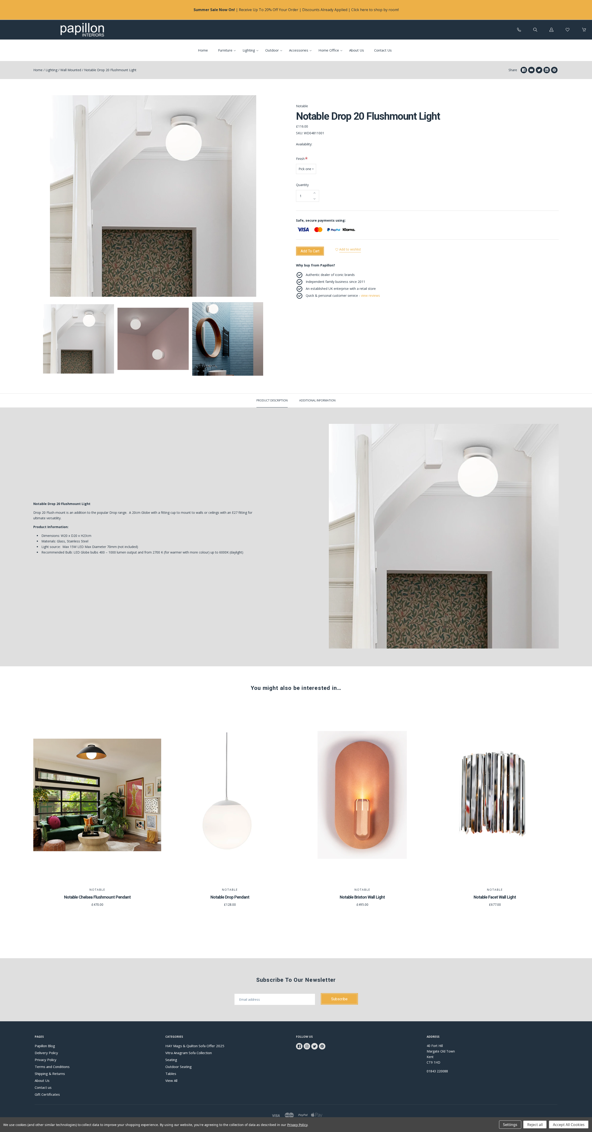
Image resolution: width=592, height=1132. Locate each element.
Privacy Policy (45, 1059)
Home (203, 50)
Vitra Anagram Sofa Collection (188, 1052)
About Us (356, 50)
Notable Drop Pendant (229, 897)
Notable (302, 106)
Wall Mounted (70, 70)
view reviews (370, 295)
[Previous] (38, 339)
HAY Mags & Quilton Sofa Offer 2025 (194, 1045)
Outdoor (272, 50)
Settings (510, 1124)
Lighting (249, 50)
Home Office (328, 50)
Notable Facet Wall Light (495, 897)
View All (171, 1080)
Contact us (43, 1087)
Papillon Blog (45, 1045)
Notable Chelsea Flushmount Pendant (97, 897)
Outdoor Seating (178, 1066)
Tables (170, 1073)
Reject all (535, 1124)
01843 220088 (437, 1071)
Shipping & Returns (50, 1073)
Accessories (298, 50)
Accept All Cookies (569, 1124)
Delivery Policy (46, 1052)
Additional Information (317, 400)
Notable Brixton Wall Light (362, 897)
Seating (171, 1059)
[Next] (267, 339)
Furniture (225, 50)
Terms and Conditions (52, 1066)
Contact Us (383, 50)
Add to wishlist (350, 249)
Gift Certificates (47, 1094)
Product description (272, 400)
